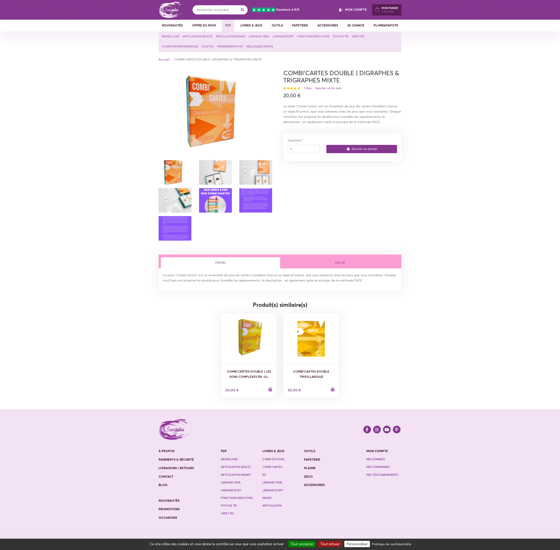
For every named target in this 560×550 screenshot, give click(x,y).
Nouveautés (172, 25)
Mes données (375, 459)
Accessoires (327, 25)
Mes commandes (378, 466)
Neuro (267, 498)
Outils (277, 25)
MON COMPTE (356, 10)
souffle (207, 46)
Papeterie (300, 25)
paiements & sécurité (176, 460)
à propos (167, 451)
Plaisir (309, 468)
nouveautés (169, 501)
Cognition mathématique (180, 46)
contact (166, 477)
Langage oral (259, 36)
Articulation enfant (230, 36)
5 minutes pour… (274, 459)
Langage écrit (283, 36)
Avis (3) (340, 262)
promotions (169, 509)
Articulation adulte (197, 36)
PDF (228, 25)
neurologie (229, 459)
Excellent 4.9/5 (287, 10)
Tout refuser (330, 544)
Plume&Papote (386, 25)
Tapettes (358, 36)
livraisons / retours (176, 468)
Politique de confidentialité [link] (391, 544)
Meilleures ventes (260, 46)
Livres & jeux (251, 25)
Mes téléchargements (382, 474)
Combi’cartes (272, 466)
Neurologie (170, 36)
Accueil (164, 59)
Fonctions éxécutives (313, 36)
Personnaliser (357, 544)
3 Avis (308, 88)
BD (264, 474)
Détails (220, 262)
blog (163, 485)
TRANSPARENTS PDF (230, 46)
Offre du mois (204, 25)
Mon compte (377, 451)
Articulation (272, 505)
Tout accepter (301, 544)
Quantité (294, 140)
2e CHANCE (355, 25)
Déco (308, 477)
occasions (168, 518)
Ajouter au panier (364, 149)
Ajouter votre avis (328, 88)
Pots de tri (340, 36)
